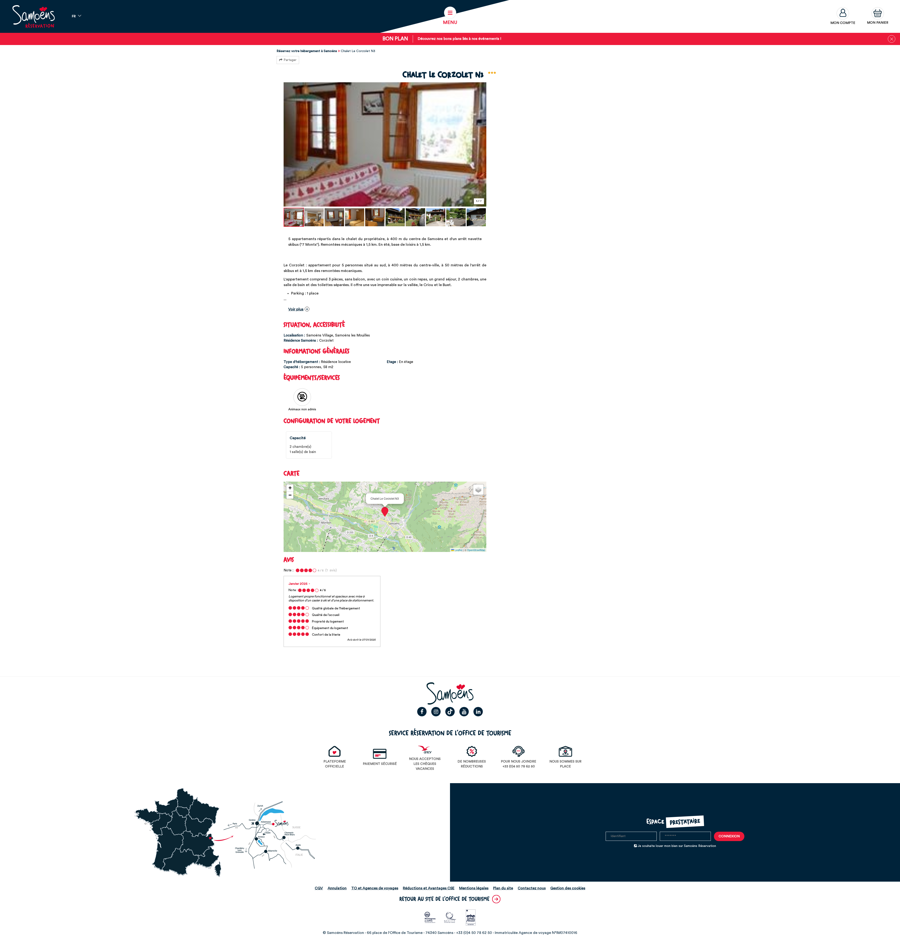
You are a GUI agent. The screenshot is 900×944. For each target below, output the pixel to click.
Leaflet (458, 550)
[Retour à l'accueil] (33, 16)
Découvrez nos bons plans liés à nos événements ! (459, 39)
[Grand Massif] (470, 917)
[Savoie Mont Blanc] (430, 917)
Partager (290, 60)
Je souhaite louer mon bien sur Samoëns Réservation (677, 846)
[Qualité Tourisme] (450, 917)
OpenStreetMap (476, 550)
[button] (877, 16)
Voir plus (296, 309)
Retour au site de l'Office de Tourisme (444, 899)
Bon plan (395, 38)
